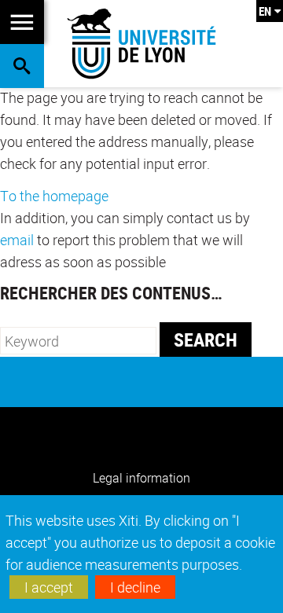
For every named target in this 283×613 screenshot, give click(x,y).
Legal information (141, 477)
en (265, 11)
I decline (135, 587)
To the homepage (54, 195)
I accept (48, 587)
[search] (78, 340)
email (17, 239)
